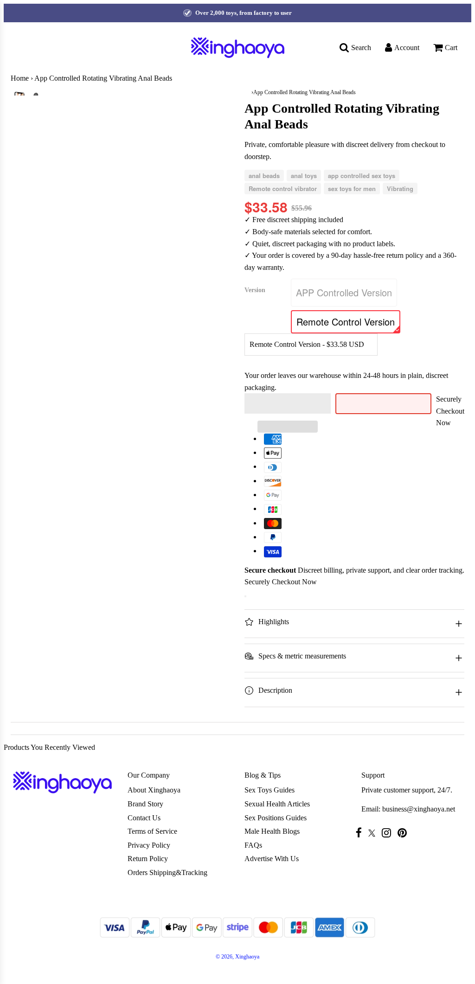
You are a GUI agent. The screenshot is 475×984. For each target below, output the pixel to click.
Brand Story (145, 804)
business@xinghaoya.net (418, 809)
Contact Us (144, 818)
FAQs (253, 845)
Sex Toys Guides (269, 790)
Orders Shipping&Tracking (167, 872)
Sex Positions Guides (275, 818)
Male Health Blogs (272, 831)
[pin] (404, 832)
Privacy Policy (149, 845)
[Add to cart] (245, 596)
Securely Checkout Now (450, 411)
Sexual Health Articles (277, 804)
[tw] (374, 833)
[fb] (361, 832)
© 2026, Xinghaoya (237, 956)
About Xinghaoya (154, 790)
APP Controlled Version (344, 292)
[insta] (389, 832)
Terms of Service (152, 831)
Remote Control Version (345, 321)
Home (20, 78)
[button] (287, 403)
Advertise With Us (271, 859)
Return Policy (148, 859)
